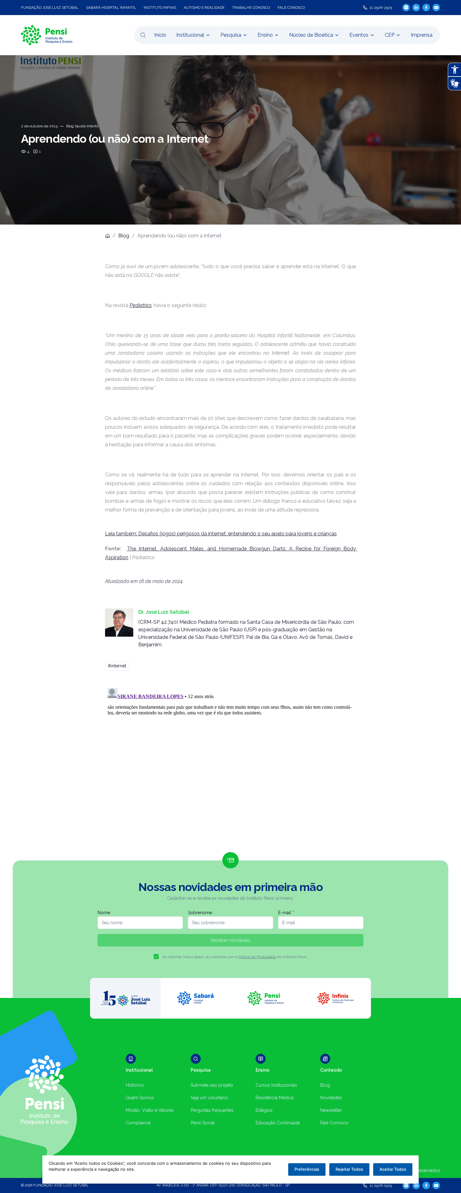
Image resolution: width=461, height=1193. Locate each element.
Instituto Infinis (160, 7)
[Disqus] (230, 764)
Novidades (331, 1097)
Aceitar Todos (392, 1169)
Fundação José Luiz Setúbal (49, 7)
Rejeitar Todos (349, 1169)
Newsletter (331, 1110)
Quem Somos (140, 1097)
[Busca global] (143, 35)
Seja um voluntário (209, 1097)
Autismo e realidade (204, 7)
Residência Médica (275, 1097)
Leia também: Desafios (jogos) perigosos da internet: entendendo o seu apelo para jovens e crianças (221, 534)
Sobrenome (200, 912)
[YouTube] (436, 7)
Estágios (264, 1110)
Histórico (135, 1085)
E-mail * (286, 912)
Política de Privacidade (257, 957)
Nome (104, 912)
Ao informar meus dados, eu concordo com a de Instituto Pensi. (235, 957)
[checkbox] (156, 956)
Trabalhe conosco (251, 7)
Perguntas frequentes (212, 1110)
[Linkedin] (416, 7)
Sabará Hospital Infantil (111, 7)
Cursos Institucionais (276, 1085)
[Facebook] (426, 7)
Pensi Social (203, 1122)
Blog (123, 236)
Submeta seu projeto (212, 1085)
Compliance (138, 1122)
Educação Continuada (278, 1122)
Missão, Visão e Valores (150, 1110)
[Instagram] (406, 7)
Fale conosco (291, 7)
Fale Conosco (334, 1122)
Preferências (306, 1169)
